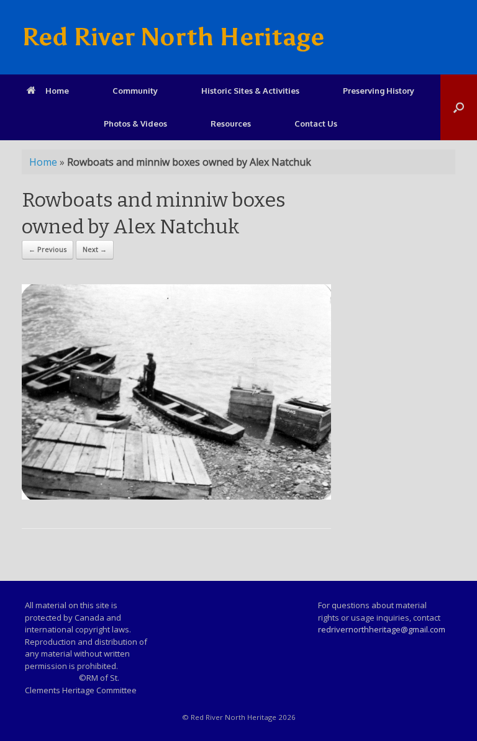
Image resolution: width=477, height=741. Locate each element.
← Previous (47, 249)
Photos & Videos (135, 123)
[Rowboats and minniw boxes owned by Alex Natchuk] (176, 496)
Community (135, 91)
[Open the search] (458, 107)
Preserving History (378, 91)
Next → (95, 249)
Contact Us (315, 123)
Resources (231, 123)
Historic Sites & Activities (250, 91)
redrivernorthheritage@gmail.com (381, 629)
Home (57, 91)
